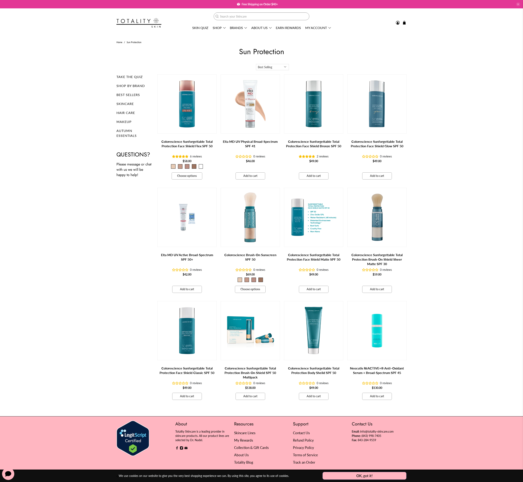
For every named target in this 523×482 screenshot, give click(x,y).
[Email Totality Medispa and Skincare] (186, 448)
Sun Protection (134, 42)
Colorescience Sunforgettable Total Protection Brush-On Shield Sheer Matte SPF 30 (377, 259)
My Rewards (243, 440)
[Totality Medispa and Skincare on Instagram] (181, 448)
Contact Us (301, 433)
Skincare (125, 104)
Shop (217, 28)
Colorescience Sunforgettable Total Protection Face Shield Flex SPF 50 (187, 143)
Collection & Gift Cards (251, 447)
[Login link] (397, 22)
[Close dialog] (336, 201)
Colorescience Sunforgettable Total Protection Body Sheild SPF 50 (313, 370)
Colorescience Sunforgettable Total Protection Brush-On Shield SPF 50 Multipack (250, 372)
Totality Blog (243, 462)
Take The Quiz (129, 77)
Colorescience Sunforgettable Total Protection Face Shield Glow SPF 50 (377, 143)
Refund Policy (303, 440)
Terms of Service (305, 455)
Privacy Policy (303, 447)
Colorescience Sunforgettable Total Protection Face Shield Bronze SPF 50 (313, 143)
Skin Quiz (200, 28)
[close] (518, 4)
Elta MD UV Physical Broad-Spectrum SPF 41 (250, 143)
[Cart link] (404, 23)
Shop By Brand (130, 86)
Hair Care (125, 113)
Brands (236, 28)
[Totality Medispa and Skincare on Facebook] (177, 448)
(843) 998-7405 (371, 435)
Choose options (187, 175)
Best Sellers (128, 95)
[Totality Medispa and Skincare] (138, 23)
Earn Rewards (288, 28)
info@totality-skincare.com (377, 431)
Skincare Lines (244, 433)
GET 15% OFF (222, 262)
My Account (316, 28)
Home (119, 42)
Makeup (124, 122)
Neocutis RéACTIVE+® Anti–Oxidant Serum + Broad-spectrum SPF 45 (377, 370)
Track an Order (304, 462)
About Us (259, 28)
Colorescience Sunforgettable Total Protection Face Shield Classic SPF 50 (187, 370)
